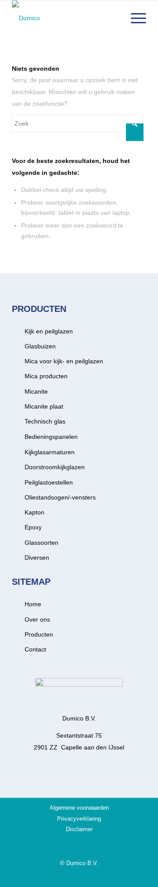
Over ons (37, 619)
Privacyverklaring (79, 818)
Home (33, 604)
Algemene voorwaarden (79, 807)
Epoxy (33, 527)
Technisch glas (45, 421)
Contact (35, 649)
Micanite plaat (44, 406)
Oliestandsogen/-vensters (60, 497)
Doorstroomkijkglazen (55, 467)
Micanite (36, 391)
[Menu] (134, 18)
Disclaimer (79, 829)
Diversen (37, 557)
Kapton (34, 512)
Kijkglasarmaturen (50, 452)
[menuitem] (134, 18)
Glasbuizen (40, 346)
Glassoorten (41, 542)
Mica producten (46, 376)
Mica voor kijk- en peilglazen (64, 361)
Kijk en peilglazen (49, 331)
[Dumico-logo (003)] (65, 18)
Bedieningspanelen (51, 436)
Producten (39, 634)
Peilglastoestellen (49, 482)
